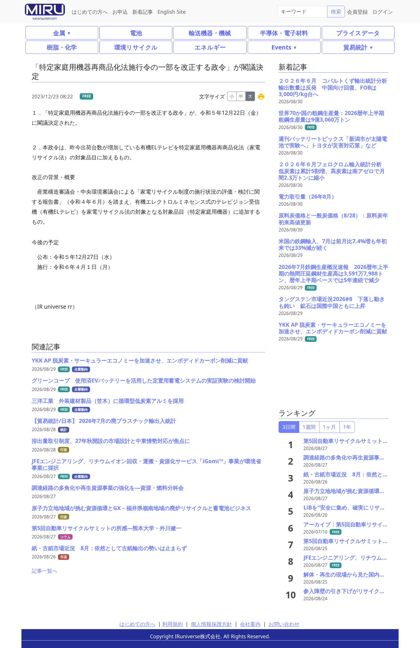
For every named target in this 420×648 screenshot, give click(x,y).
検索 (336, 11)
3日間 (288, 426)
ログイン (382, 11)
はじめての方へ (90, 11)
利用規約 (172, 624)
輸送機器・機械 (210, 33)
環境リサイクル (136, 47)
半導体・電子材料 (284, 33)
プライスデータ (358, 33)
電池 (136, 33)
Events (281, 47)
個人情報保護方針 (211, 624)
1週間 (309, 426)
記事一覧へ (44, 570)
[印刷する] (261, 96)
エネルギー (210, 47)
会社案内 (250, 624)
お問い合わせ (284, 624)
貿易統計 (355, 47)
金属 (59, 33)
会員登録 (357, 11)
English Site (171, 11)
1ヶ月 (329, 426)
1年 (347, 426)
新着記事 (142, 11)
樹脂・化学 (62, 47)
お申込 (120, 11)
